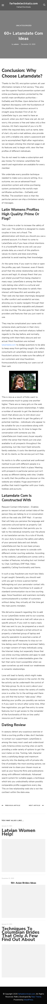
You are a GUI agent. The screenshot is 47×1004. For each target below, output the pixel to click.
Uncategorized (24, 25)
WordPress (28, 999)
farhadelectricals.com (23, 3)
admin (16, 44)
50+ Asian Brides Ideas (23, 882)
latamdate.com (9, 344)
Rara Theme (36, 997)
